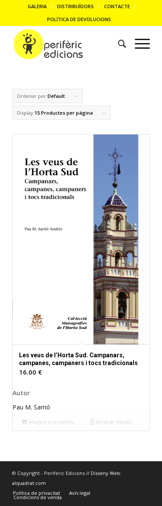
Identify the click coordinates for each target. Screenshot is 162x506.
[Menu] (138, 44)
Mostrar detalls (113, 422)
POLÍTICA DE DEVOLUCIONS (79, 19)
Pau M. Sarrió (31, 407)
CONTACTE (117, 6)
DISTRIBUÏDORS (75, 6)
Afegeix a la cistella (51, 422)
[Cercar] (117, 44)
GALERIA (37, 6)
